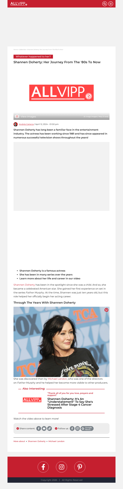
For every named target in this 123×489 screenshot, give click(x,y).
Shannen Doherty (24, 284)
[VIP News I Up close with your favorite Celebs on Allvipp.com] (56, 3)
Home (16, 49)
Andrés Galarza (26, 124)
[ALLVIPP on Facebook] (43, 467)
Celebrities (22, 49)
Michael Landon (57, 378)
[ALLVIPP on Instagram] (61, 467)
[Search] (104, 3)
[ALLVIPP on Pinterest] (80, 467)
